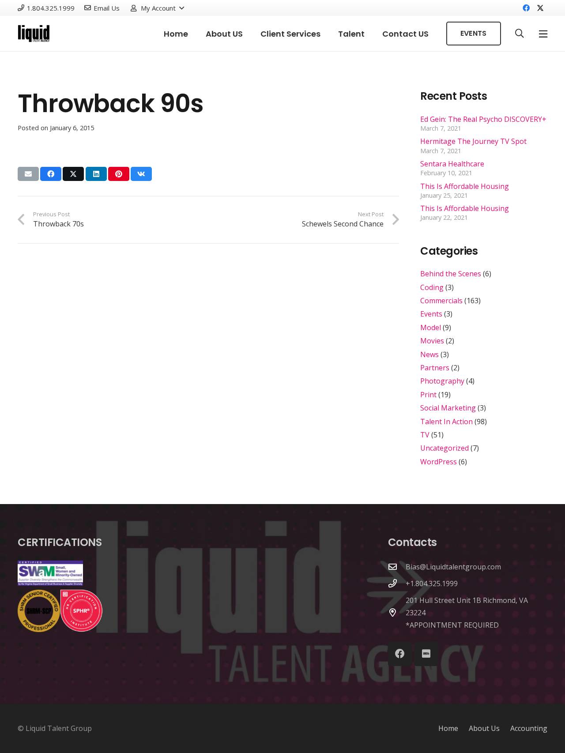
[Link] (34, 33)
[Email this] (28, 174)
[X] (540, 8)
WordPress (438, 462)
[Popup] (543, 33)
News (429, 354)
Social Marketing (448, 408)
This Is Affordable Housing (464, 186)
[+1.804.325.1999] (397, 583)
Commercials (441, 300)
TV (424, 435)
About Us (484, 728)
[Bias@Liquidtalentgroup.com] (397, 566)
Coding (432, 287)
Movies (432, 341)
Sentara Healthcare (452, 164)
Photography (442, 381)
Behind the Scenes (450, 274)
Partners (434, 368)
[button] (157, 8)
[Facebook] (526, 8)
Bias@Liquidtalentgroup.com (453, 567)
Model (430, 327)
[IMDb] (426, 654)
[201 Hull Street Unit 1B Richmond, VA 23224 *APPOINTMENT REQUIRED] (397, 612)
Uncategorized (444, 448)
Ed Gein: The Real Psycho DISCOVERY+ (483, 119)
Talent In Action (446, 421)
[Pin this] (118, 174)
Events (431, 314)
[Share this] (50, 174)
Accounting (528, 728)
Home (448, 728)
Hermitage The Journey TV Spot (473, 141)
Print (428, 394)
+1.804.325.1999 (432, 583)
